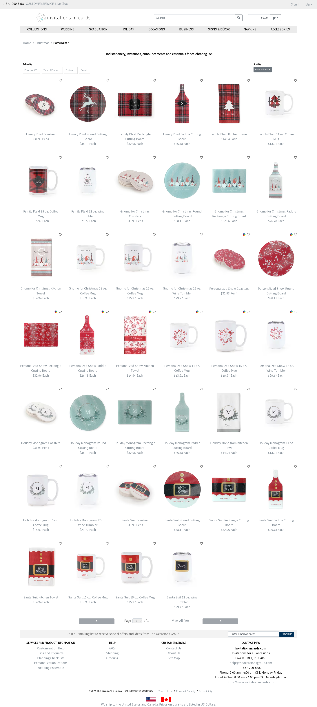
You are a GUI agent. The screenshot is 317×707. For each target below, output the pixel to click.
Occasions (156, 29)
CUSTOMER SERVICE (40, 4)
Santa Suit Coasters (135, 520)
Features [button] (70, 70)
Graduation (98, 29)
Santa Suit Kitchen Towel (40, 597)
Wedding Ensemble (50, 668)
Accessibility (205, 691)
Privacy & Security (186, 691)
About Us (173, 653)
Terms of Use (165, 691)
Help (306, 4)
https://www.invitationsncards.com (251, 682)
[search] (239, 17)
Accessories (280, 29)
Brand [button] (84, 70)
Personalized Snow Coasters (229, 289)
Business (186, 29)
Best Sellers (261, 69)
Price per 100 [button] (30, 70)
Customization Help (51, 648)
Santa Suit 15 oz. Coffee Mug (135, 597)
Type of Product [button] (51, 70)
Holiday (128, 29)
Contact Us (173, 648)
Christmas (42, 43)
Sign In (295, 4)
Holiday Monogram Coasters (40, 443)
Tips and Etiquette (50, 653)
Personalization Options (51, 663)
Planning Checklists (50, 658)
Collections (37, 29)
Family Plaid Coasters (41, 134)
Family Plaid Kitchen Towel (229, 134)
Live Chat (61, 4)
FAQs (112, 648)
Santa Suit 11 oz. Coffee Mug (88, 597)
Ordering (112, 658)
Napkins (250, 29)
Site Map (174, 658)
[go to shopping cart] (275, 17)
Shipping (112, 653)
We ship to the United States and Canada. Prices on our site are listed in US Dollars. (158, 704)
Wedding (67, 29)
